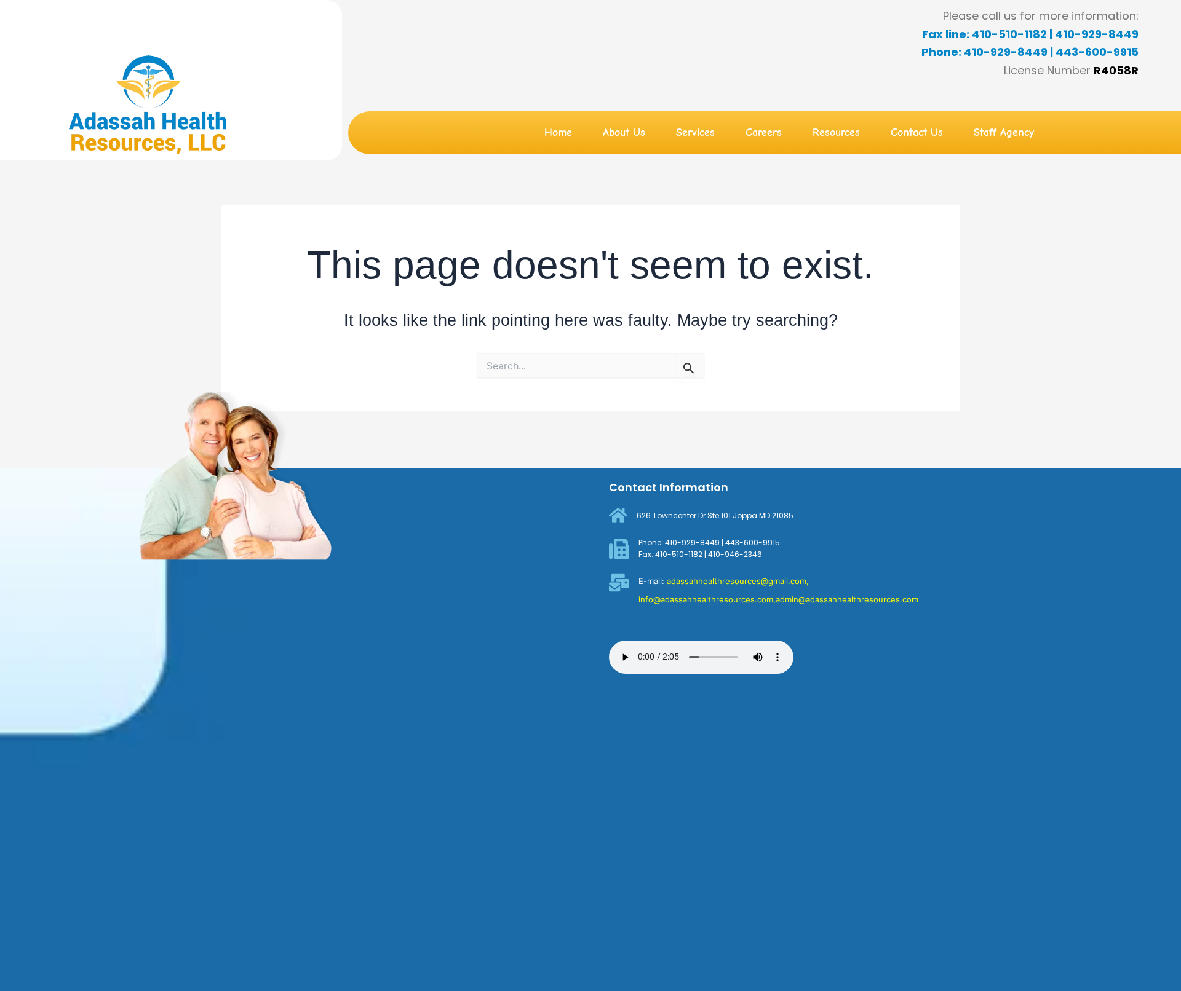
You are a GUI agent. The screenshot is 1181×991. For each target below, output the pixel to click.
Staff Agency (1004, 132)
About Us (624, 132)
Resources (836, 132)
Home (558, 132)
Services (695, 132)
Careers (764, 132)
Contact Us (917, 132)
